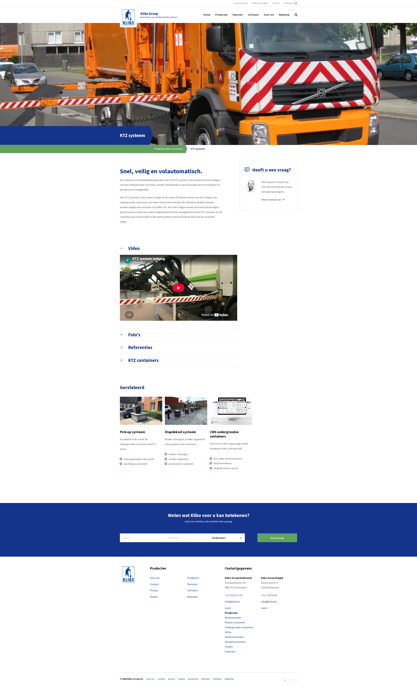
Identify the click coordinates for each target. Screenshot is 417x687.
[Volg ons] (285, 680)
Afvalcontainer (233, 617)
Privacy (154, 590)
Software (253, 14)
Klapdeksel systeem (180, 432)
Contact (276, 3)
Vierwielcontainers (235, 641)
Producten (221, 14)
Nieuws (154, 596)
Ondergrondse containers (168, 148)
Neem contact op (271, 199)
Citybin (229, 646)
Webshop (284, 14)
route (228, 608)
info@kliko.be (269, 601)
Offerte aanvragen (260, 3)
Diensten (238, 14)
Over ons (269, 14)
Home (206, 14)
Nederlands (289, 3)
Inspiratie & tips (241, 3)
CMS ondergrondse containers (224, 434)
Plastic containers (235, 622)
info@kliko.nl (232, 601)
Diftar (228, 632)
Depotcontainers (234, 637)
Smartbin (230, 651)
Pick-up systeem (132, 432)
